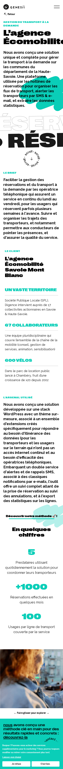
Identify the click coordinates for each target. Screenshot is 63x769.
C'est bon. (45, 764)
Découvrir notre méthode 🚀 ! (31, 516)
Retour (11, 14)
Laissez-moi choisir (11, 757)
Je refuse (16, 764)
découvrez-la (15, 737)
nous (8, 725)
